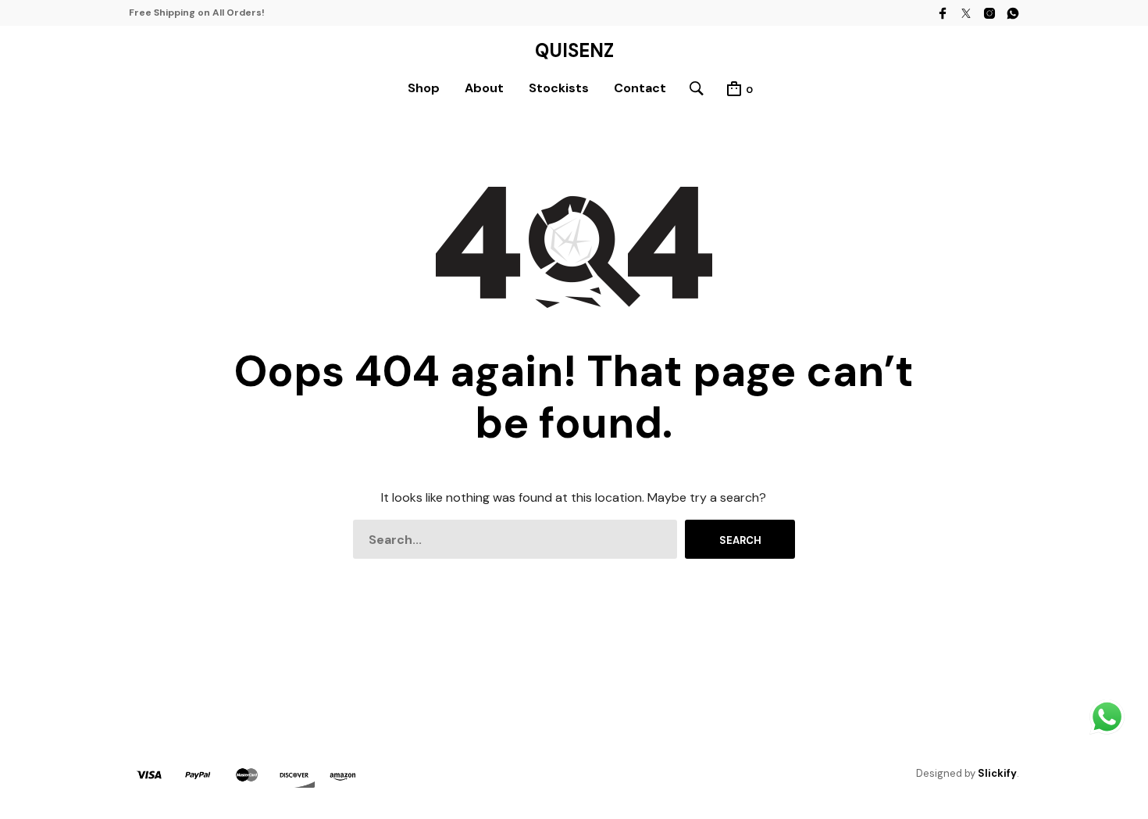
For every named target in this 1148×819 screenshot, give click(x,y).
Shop (424, 88)
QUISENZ (574, 50)
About (484, 88)
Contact (640, 88)
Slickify (997, 773)
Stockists (559, 88)
